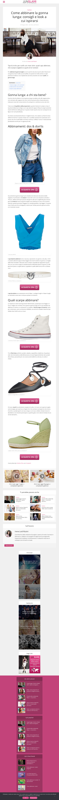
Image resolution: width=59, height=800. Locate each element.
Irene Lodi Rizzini (34, 24)
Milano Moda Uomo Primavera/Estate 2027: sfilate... (47, 517)
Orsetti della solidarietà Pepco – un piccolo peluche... (47, 500)
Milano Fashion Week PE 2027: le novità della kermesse (22, 509)
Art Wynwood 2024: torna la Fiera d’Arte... (29, 642)
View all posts (9, 545)
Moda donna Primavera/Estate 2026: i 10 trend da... (22, 517)
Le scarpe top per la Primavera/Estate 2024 (32, 774)
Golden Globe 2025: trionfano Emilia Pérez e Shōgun (29, 627)
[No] (54, 796)
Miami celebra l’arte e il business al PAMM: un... (29, 612)
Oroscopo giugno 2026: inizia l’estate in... (29, 591)
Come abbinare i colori (32, 786)
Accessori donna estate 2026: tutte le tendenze (47, 508)
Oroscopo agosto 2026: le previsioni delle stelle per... (29, 562)
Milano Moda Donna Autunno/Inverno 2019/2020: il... (31, 762)
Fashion (29, 10)
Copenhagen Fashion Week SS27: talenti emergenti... (21, 500)
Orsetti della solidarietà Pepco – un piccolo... (32, 697)
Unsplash (28, 463)
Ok (25, 797)
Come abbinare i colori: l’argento (32, 767)
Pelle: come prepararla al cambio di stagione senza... (33, 690)
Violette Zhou (20, 463)
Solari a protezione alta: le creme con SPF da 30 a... (33, 709)
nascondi (18, 82)
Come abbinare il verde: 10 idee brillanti (33, 780)
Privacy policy (33, 797)
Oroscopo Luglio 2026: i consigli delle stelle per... (29, 577)
